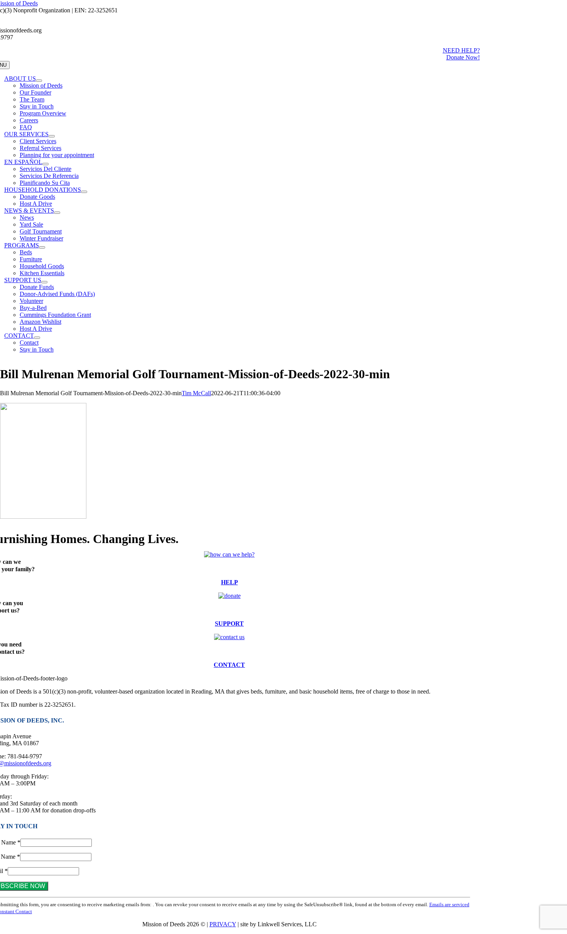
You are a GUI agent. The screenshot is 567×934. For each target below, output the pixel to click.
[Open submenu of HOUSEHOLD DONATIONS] (84, 192)
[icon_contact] (229, 637)
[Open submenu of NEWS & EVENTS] (57, 213)
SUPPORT (229, 623)
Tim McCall (196, 393)
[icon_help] (229, 554)
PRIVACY (222, 924)
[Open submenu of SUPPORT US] (44, 282)
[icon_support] (229, 595)
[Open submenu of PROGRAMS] (42, 247)
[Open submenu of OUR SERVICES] (52, 136)
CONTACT (229, 665)
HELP (229, 582)
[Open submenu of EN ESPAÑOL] (45, 164)
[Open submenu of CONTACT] (37, 338)
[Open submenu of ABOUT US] (39, 81)
